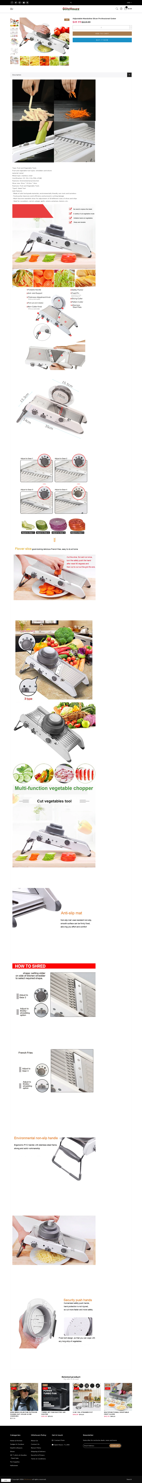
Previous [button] (23, 43)
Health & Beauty (16, 1448)
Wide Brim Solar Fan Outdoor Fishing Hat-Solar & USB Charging (23, 1414)
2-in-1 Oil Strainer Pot (83, 1412)
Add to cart (102, 33)
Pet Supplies (15, 1462)
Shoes (12, 1451)
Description (16, 75)
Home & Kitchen (16, 1440)
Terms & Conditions (38, 1459)
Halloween (14, 1465)
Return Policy (36, 1448)
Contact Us (35, 1444)
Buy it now (102, 40)
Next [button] (62, 43)
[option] (44, 42)
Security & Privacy (38, 1455)
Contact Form (59, 1440)
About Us (34, 1440)
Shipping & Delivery (38, 1451)
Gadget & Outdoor (17, 1444)
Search (129, 1479)
